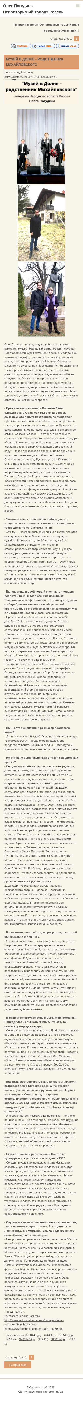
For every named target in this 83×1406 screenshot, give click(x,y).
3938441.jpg (33, 1335)
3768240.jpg (27, 1339)
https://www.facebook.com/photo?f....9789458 (33, 1328)
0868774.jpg (58, 1339)
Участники (68, 30)
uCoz (59, 1391)
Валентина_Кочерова (18, 72)
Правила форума (26, 24)
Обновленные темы (54, 24)
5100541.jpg (65, 1335)
